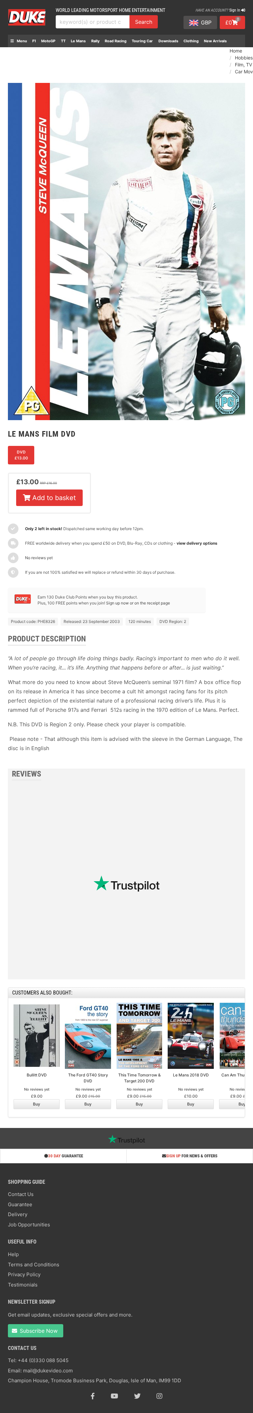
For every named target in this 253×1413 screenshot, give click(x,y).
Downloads (168, 41)
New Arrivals (215, 41)
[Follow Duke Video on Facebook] (93, 1396)
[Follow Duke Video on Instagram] (159, 1396)
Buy (36, 1104)
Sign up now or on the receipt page (138, 602)
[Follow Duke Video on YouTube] (114, 1396)
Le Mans (78, 41)
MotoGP (48, 41)
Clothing (191, 41)
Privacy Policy (24, 1274)
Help (13, 1254)
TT (63, 41)
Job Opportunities (29, 1224)
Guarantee (20, 1204)
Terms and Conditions (33, 1264)
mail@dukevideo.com (48, 1370)
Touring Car (142, 41)
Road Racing (115, 41)
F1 (34, 41)
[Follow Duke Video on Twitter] (137, 1396)
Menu (21, 41)
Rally (95, 41)
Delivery (17, 1214)
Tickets (17, 53)
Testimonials (23, 1285)
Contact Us (21, 1194)
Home (236, 51)
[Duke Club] (22, 602)
